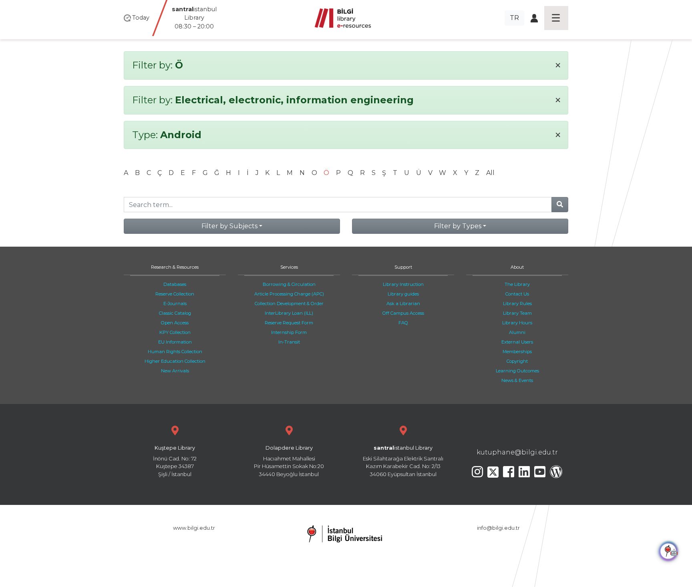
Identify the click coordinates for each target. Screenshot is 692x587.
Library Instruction (403, 284)
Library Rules (517, 303)
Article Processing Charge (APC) (289, 294)
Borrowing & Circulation (289, 284)
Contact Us (517, 294)
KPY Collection (175, 332)
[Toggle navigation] (556, 18)
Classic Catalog (175, 313)
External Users (517, 342)
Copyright (517, 361)
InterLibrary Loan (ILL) (289, 313)
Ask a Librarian (403, 303)
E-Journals (175, 303)
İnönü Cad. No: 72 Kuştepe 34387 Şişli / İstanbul (175, 461)
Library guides (403, 294)
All (490, 173)
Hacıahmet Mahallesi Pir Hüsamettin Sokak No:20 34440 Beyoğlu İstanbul (289, 461)
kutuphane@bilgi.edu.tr (517, 452)
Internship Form (289, 332)
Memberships (517, 351)
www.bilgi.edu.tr (194, 528)
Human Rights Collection (175, 351)
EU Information (175, 342)
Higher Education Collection (175, 361)
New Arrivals (175, 371)
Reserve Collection (174, 294)
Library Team (517, 313)
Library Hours (517, 323)
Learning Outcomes (517, 371)
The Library (517, 284)
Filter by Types (457, 226)
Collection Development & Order (289, 303)
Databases (174, 284)
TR (514, 18)
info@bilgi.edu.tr (498, 528)
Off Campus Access (403, 313)
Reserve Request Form (289, 323)
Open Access (175, 323)
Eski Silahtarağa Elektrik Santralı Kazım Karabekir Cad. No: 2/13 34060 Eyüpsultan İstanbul (403, 461)
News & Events (517, 380)
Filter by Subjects (229, 226)
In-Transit (289, 342)
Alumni (517, 332)
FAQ (403, 323)
